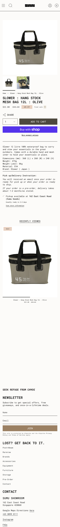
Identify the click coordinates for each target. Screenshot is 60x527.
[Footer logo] (19, 389)
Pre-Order (8, 479)
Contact (7, 484)
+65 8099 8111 (10, 514)
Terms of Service (18, 435)
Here (32, 510)
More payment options (30, 135)
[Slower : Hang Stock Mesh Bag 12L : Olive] (30, 261)
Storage (7, 475)
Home (4, 93)
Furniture (8, 470)
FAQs (5, 524)
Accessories (9, 461)
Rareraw (7, 452)
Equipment (8, 466)
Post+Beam (8, 448)
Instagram (8, 519)
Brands (6, 457)
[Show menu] (3, 5)
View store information (15, 205)
